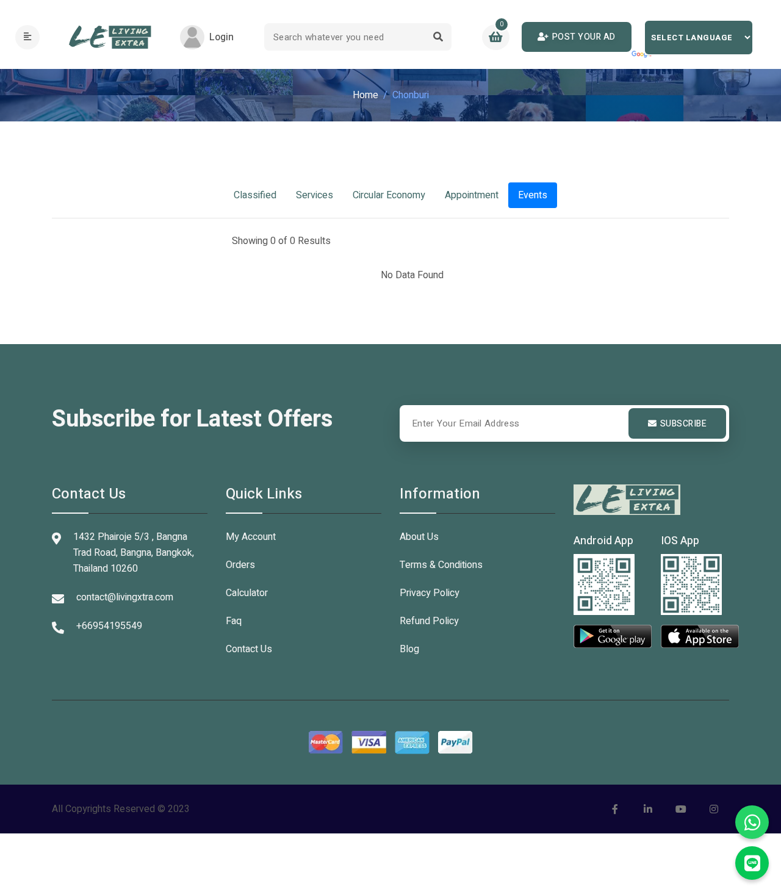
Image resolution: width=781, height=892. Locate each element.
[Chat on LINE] (752, 863)
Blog (409, 649)
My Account (251, 537)
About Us (419, 537)
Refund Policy (429, 621)
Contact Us (249, 649)
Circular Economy (389, 195)
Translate (643, 55)
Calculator (247, 593)
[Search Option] (438, 37)
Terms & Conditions (441, 565)
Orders (240, 565)
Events (532, 195)
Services (314, 195)
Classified (255, 195)
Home (365, 95)
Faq (234, 621)
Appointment (471, 195)
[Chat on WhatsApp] (752, 822)
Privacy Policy (429, 593)
